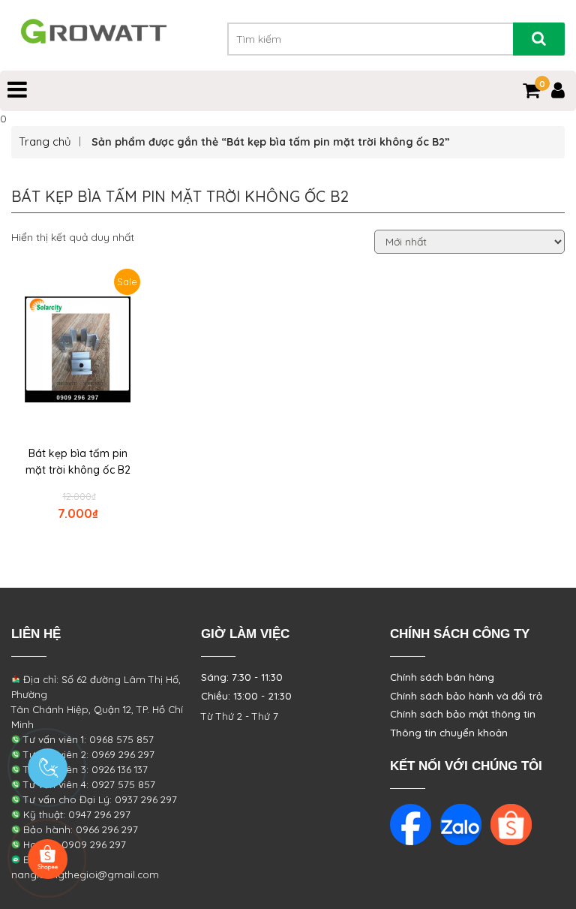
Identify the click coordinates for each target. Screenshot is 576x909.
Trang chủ (45, 141)
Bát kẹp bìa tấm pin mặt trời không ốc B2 (78, 462)
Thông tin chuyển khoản (449, 733)
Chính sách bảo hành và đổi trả (466, 696)
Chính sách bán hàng (442, 677)
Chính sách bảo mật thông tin (463, 714)
